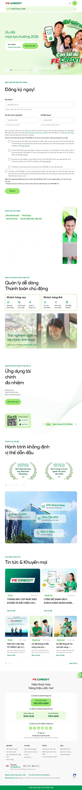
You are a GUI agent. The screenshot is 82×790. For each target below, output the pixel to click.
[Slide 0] (12, 215)
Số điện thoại (46, 115)
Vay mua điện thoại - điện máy (13, 756)
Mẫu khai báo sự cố (11, 778)
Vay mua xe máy (11, 752)
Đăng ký (12, 256)
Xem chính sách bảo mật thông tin (39, 775)
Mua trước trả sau (65, 752)
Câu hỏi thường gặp (30, 749)
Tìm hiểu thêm (29, 256)
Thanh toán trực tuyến (49, 749)
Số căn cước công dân (14, 115)
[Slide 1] (26, 215)
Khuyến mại (27, 757)
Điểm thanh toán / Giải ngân (49, 753)
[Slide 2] (12, 219)
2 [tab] (9, 663)
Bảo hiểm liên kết (65, 749)
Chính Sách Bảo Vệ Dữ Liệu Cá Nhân (36, 133)
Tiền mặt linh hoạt (11, 749)
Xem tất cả (73, 663)
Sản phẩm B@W (65, 754)
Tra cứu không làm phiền (49, 757)
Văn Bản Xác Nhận (68, 133)
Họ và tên (9, 100)
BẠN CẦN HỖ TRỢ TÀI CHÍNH (16, 82)
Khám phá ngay (13, 402)
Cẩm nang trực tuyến (30, 752)
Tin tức (26, 754)
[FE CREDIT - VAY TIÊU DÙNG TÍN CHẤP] (14, 3)
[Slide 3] (31, 219)
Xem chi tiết (25, 146)
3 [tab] (12, 663)
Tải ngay (30, 46)
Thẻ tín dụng (10, 759)
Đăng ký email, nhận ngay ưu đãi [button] (15, 775)
